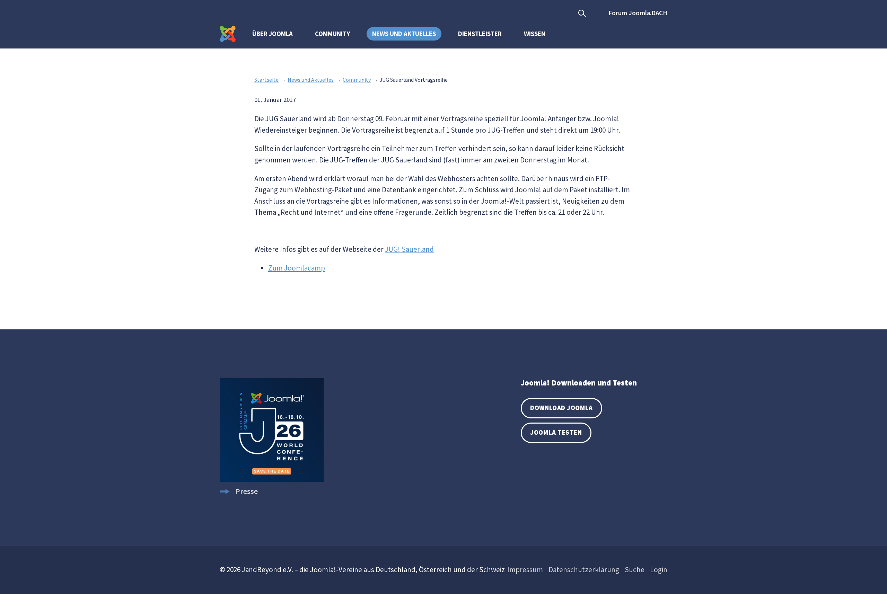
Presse (246, 491)
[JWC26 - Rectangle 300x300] (272, 479)
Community (332, 34)
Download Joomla (561, 408)
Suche (634, 569)
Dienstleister (480, 34)
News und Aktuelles (404, 34)
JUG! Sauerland (409, 249)
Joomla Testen (556, 432)
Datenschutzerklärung (583, 569)
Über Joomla (272, 34)
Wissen (534, 34)
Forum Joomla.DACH (637, 13)
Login (658, 569)
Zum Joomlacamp (296, 268)
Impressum (525, 569)
